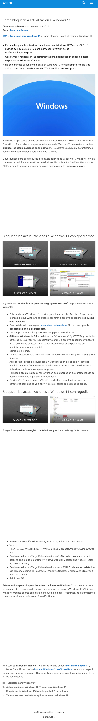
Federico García (19, 30)
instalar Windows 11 (77, 665)
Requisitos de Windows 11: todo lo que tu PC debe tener (37, 691)
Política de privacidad (43, 712)
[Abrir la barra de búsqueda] (84, 2)
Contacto (60, 712)
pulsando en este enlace (53, 325)
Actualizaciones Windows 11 (22, 687)
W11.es (7, 2)
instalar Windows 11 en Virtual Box (53, 669)
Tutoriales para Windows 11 (25, 36)
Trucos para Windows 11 (52, 687)
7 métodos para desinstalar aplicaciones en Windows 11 (37, 695)
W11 (5, 36)
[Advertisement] (49, 189)
